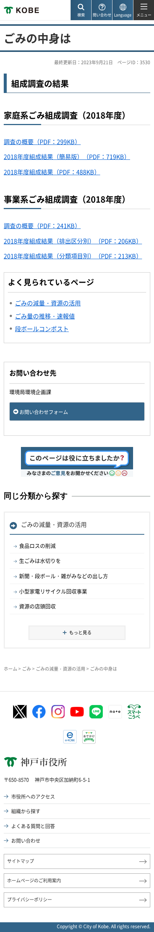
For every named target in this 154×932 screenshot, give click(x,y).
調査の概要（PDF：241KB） (42, 225)
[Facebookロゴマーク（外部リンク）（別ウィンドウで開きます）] (39, 711)
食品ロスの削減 (37, 545)
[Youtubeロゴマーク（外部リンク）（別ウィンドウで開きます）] (77, 711)
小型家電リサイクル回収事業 (53, 591)
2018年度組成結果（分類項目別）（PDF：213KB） (73, 255)
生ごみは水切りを (40, 560)
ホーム (10, 668)
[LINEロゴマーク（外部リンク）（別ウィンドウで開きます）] (96, 711)
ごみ (26, 668)
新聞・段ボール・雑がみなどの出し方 (63, 576)
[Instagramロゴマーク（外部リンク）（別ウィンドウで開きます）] (58, 711)
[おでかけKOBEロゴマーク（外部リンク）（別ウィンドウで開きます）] (89, 737)
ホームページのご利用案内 (34, 880)
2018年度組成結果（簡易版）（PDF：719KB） (67, 156)
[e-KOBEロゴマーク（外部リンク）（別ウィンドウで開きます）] (70, 736)
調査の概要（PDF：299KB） (42, 141)
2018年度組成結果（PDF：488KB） (52, 171)
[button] (80, 10)
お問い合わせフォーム (43, 411)
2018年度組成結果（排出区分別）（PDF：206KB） (73, 240)
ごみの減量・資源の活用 (54, 524)
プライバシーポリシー (29, 899)
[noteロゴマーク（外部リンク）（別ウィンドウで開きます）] (115, 711)
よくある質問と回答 (33, 825)
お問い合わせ (25, 840)
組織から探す (25, 810)
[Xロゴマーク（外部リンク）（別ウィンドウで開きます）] (20, 712)
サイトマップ (20, 861)
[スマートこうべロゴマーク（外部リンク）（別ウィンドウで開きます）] (134, 712)
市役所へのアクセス (33, 796)
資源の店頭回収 (37, 606)
